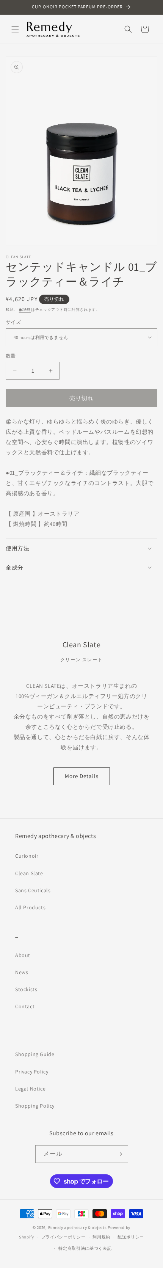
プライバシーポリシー (63, 1237)
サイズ (13, 322)
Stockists (26, 989)
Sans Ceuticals (32, 890)
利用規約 (101, 1237)
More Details (82, 776)
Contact (24, 1006)
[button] (15, 29)
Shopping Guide (34, 1054)
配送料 (25, 309)
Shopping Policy (35, 1105)
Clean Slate (29, 873)
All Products (30, 907)
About (22, 955)
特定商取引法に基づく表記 (84, 1248)
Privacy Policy (31, 1071)
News (21, 972)
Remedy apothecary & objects (77, 1227)
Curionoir (26, 855)
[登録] (119, 1154)
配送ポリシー (131, 1237)
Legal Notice (30, 1088)
